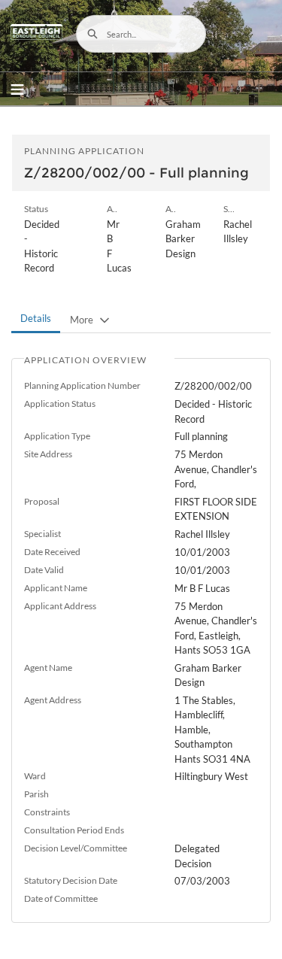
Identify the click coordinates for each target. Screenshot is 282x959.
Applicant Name (55, 587)
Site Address (48, 454)
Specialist (42, 533)
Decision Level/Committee (75, 848)
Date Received (52, 551)
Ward (35, 775)
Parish (36, 794)
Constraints (47, 812)
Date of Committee (61, 898)
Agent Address (52, 700)
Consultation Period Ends (74, 830)
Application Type (57, 436)
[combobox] (141, 34)
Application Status (60, 403)
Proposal (41, 501)
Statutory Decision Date (70, 880)
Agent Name (48, 667)
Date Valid (44, 569)
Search (92, 34)
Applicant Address (60, 606)
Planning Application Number (82, 385)
